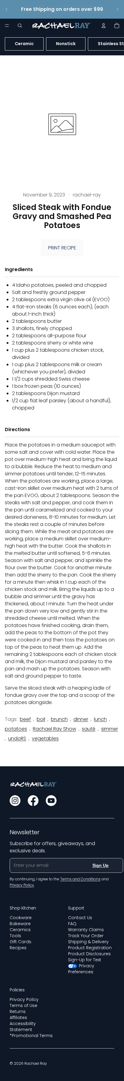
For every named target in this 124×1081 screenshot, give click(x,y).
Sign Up (100, 865)
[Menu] (7, 25)
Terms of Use (23, 1005)
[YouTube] (51, 800)
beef (25, 719)
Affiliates (18, 1018)
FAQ (72, 924)
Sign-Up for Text (84, 960)
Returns (18, 1011)
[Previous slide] (6, 9)
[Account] (103, 25)
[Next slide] (117, 9)
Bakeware (20, 924)
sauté (88, 728)
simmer (109, 728)
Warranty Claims (86, 930)
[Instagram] (15, 800)
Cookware (21, 918)
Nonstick (66, 44)
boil (41, 719)
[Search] (19, 25)
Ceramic (24, 44)
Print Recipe (62, 247)
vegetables (45, 738)
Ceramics (20, 930)
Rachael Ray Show (54, 728)
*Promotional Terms (31, 1036)
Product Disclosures (89, 954)
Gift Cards (20, 942)
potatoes (16, 728)
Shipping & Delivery (88, 942)
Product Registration (90, 948)
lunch (100, 719)
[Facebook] (33, 800)
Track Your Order (86, 936)
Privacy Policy (24, 999)
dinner (80, 719)
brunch (59, 719)
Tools (15, 936)
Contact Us (80, 918)
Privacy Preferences (81, 969)
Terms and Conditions (80, 879)
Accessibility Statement (23, 1027)
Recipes (18, 948)
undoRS (17, 738)
